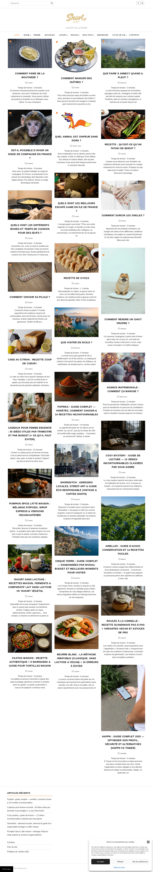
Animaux (30, 163)
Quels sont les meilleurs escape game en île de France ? (76, 207)
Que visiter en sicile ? (76, 342)
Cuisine (30, 83)
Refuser (120, 862)
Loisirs (63, 35)
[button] (148, 842)
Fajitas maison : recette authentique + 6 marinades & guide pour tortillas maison (30, 662)
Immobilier (102, 35)
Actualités (123, 753)
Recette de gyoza (76, 278)
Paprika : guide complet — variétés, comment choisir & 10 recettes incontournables (76, 410)
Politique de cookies (119, 867)
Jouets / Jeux (77, 146)
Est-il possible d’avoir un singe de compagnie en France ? (30, 154)
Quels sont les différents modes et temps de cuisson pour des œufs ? (29, 229)
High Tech (87, 35)
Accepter (100, 862)
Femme (37, 35)
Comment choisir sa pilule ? (30, 297)
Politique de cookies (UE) (18, 852)
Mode (26, 35)
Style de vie (118, 35)
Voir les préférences (140, 862)
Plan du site (12, 847)
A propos (134, 35)
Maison (74, 35)
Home (17, 35)
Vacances (50, 35)
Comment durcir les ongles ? (123, 215)
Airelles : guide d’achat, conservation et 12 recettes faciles (123, 550)
